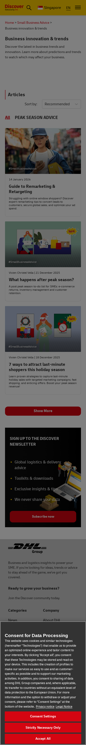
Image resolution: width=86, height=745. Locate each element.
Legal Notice (64, 707)
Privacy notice (45, 707)
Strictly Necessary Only (43, 727)
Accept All (43, 738)
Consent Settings (43, 716)
